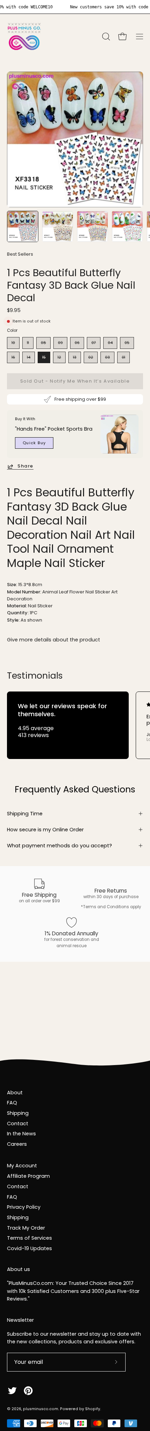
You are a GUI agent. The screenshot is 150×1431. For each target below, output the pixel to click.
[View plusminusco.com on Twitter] (12, 1390)
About (15, 1092)
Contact (17, 1123)
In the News (21, 1133)
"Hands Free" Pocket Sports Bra (53, 428)
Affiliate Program (28, 1176)
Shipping (18, 1113)
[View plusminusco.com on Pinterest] (28, 1390)
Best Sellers (20, 254)
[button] (105, 36)
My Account (22, 1165)
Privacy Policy (23, 1207)
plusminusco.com (40, 1409)
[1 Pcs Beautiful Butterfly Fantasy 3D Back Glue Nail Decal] (22, 226)
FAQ (12, 1102)
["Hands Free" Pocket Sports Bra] (119, 434)
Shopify (92, 1409)
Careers (17, 1144)
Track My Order (26, 1227)
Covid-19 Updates (29, 1248)
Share (25, 466)
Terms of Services (29, 1237)
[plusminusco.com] (24, 36)
